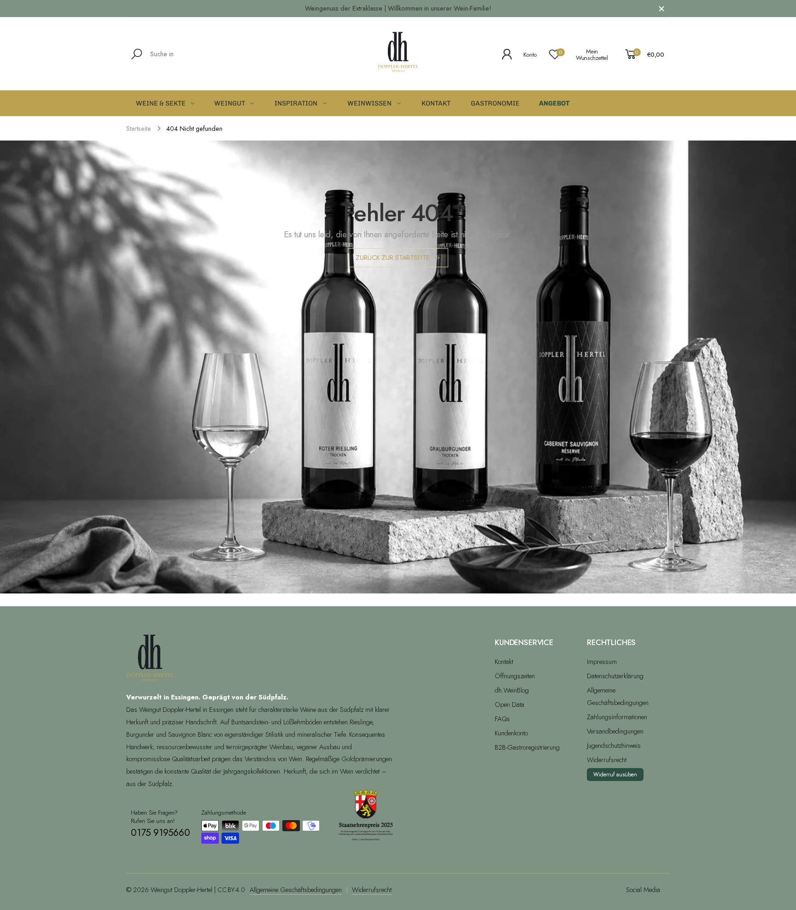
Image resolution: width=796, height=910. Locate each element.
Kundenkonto (511, 733)
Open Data (509, 704)
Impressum (602, 661)
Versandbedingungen (615, 731)
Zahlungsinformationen (617, 717)
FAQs (502, 718)
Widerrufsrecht (606, 759)
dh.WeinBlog (512, 690)
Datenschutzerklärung (615, 676)
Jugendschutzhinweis (614, 745)
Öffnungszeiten (515, 676)
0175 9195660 (160, 833)
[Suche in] (138, 54)
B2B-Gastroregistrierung (527, 747)
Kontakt (504, 661)
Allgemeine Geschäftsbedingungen (296, 889)
